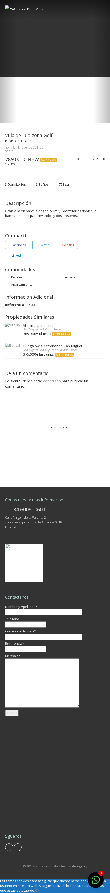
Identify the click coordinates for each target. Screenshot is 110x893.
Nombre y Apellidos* (21, 606)
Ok (37, 890)
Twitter (43, 245)
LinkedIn (17, 255)
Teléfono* (13, 619)
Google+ (67, 245)
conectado (52, 381)
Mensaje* (12, 655)
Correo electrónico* (20, 631)
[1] (96, 882)
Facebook (18, 245)
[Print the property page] (82, 159)
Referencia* (14, 643)
